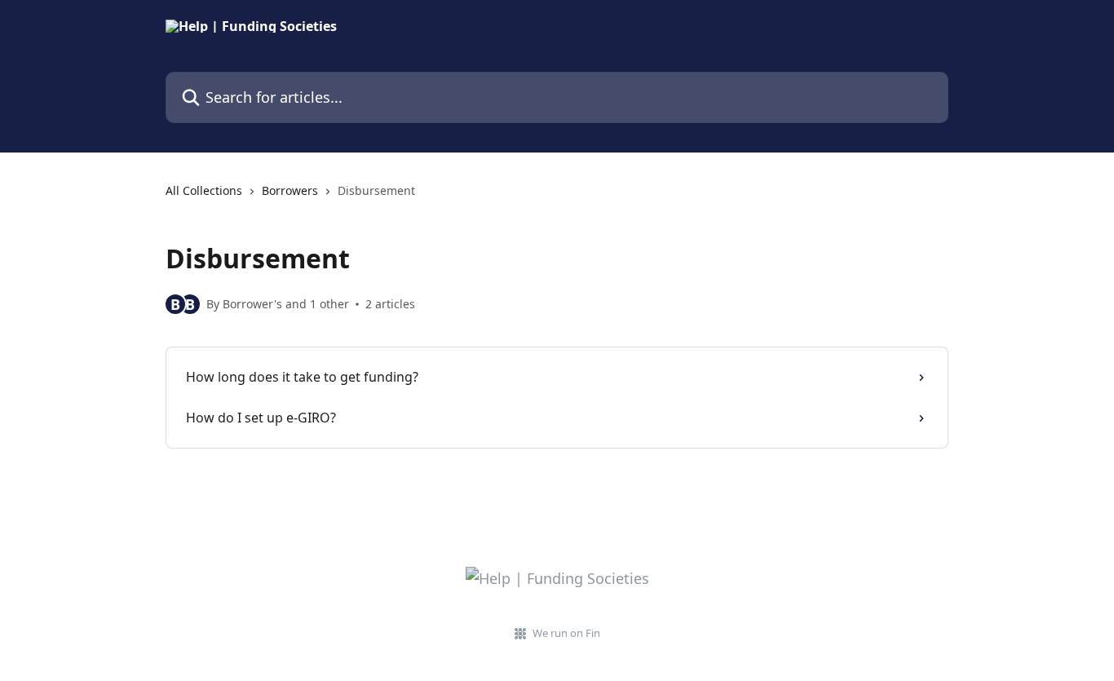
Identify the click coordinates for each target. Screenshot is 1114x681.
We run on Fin (566, 633)
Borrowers (290, 190)
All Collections (204, 190)
